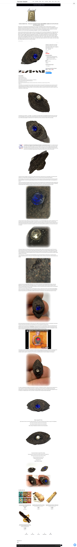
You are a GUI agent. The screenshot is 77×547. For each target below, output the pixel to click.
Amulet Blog (36, 1)
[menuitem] (56, 42)
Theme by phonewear (33, 545)
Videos (53, 1)
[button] (48, 66)
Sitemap (50, 1)
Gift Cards (50, 534)
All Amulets (49, 49)
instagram (59, 545)
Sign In (43, 1)
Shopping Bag (44, 534)
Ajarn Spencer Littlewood (33, 30)
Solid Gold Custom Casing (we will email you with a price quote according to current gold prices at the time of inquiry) (52, 57)
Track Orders (32, 534)
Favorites (38, 534)
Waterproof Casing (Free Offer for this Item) (51, 59)
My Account (26, 534)
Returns (56, 1)
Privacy (58, 1)
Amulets (40, 1)
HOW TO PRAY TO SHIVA (38, 461)
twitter (56, 545)
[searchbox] (25, 41)
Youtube (58, 545)
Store (46, 49)
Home (33, 1)
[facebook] (55, 545)
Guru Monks (46, 1)
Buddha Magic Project (46, 30)
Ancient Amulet (22, 2)
